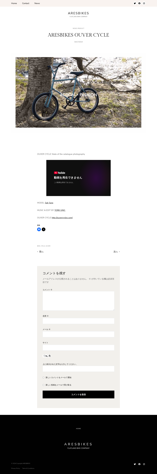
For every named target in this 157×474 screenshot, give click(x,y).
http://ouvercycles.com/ (62, 217)
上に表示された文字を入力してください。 (60, 364)
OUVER (48, 246)
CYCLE (43, 246)
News (75, 28)
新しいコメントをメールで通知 (58, 377)
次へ (116, 251)
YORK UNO (60, 210)
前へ (41, 251)
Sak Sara (49, 202)
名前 (46, 316)
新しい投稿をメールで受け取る (58, 385)
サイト (45, 343)
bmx (38, 246)
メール (46, 329)
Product (81, 28)
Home (78, 429)
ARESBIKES (78, 13)
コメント (47, 290)
